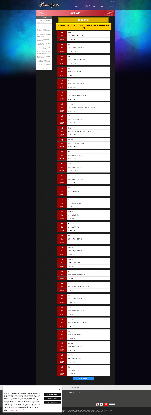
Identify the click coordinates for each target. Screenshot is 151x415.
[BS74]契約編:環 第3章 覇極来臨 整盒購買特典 (43, 35)
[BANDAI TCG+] (101, 403)
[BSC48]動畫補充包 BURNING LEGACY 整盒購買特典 (43, 48)
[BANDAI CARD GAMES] (97, 403)
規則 (102, 6)
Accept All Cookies (52, 394)
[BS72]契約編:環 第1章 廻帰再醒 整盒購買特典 (43, 56)
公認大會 (110, 6)
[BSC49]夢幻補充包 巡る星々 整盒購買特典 (43, 39)
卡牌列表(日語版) (85, 5)
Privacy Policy (13, 410)
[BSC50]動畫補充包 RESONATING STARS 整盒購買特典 (43, 30)
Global (112, 2)
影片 (94, 6)
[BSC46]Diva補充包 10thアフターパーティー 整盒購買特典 (44, 65)
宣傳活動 (44, 17)
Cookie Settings (71, 392)
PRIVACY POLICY (79, 392)
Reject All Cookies (52, 398)
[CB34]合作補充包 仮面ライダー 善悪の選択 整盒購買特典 (43, 61)
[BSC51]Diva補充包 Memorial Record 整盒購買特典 (43, 25)
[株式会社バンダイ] (106, 403)
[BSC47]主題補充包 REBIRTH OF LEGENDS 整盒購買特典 (43, 52)
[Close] (59, 389)
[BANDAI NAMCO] (112, 403)
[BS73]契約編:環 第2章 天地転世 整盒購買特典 (43, 44)
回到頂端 (83, 378)
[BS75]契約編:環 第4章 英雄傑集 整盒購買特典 (43, 21)
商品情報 (77, 6)
